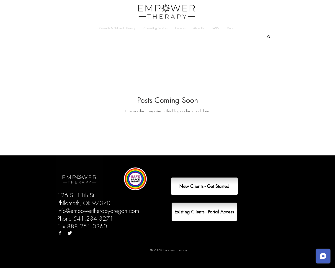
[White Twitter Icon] (70, 233)
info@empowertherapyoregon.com (98, 211)
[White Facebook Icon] (60, 233)
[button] (269, 37)
